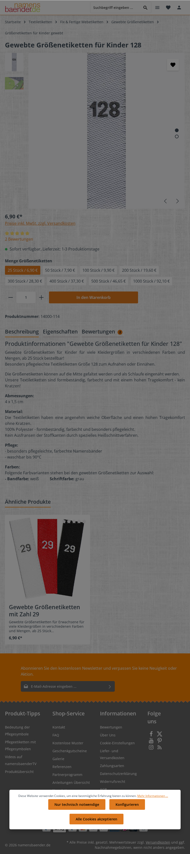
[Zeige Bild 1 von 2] (177, 130)
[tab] (22, 331)
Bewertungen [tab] (101, 331)
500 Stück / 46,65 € (108, 281)
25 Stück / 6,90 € (23, 270)
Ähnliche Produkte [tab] (28, 501)
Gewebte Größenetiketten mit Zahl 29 (44, 611)
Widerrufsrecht (112, 781)
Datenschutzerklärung (118, 773)
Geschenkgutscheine (69, 751)
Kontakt (58, 727)
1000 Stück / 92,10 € (151, 281)
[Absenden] (110, 686)
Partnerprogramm (67, 774)
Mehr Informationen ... (152, 796)
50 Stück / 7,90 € (60, 270)
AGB (103, 789)
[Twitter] (159, 735)
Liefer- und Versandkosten (112, 754)
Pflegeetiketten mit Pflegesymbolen (20, 745)
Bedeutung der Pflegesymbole (17, 730)
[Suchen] (145, 7)
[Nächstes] (177, 201)
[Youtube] (151, 742)
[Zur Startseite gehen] (22, 7)
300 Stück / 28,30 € (25, 281)
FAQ (55, 735)
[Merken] (173, 65)
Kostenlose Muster (67, 743)
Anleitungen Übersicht (71, 782)
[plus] (41, 297)
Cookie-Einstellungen (117, 743)
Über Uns (108, 735)
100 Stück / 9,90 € (98, 270)
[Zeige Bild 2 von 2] (177, 136)
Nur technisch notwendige (76, 804)
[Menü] (157, 7)
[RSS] (159, 748)
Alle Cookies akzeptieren (96, 819)
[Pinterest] (159, 742)
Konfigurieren (127, 804)
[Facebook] (151, 735)
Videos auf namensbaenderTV (20, 760)
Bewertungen (111, 727)
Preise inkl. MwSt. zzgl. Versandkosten (40, 223)
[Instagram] (151, 748)
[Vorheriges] (166, 201)
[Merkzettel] (168, 7)
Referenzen (61, 766)
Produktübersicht (19, 771)
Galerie (58, 758)
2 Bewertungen (19, 239)
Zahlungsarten (112, 765)
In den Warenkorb (93, 297)
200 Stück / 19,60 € (139, 270)
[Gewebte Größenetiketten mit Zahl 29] (47, 557)
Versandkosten (158, 842)
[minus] (10, 297)
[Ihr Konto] (179, 7)
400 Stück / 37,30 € (66, 281)
